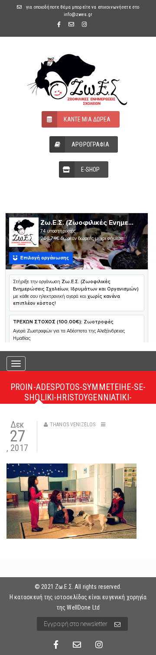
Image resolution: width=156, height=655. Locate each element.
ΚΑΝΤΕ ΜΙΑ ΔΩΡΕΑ (87, 119)
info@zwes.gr (78, 14)
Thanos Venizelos (72, 425)
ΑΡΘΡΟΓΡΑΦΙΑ (90, 144)
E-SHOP (90, 169)
